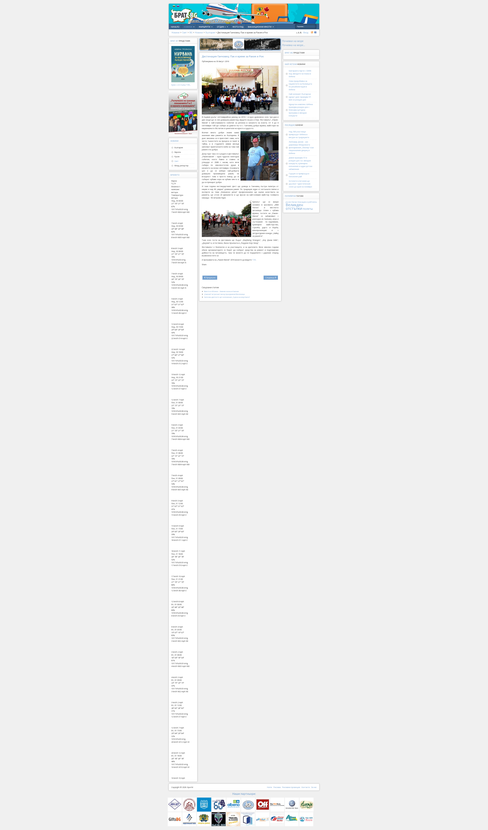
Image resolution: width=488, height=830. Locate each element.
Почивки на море (292, 41)
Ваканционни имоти (259, 27)
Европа (177, 152)
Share (204, 264)
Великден (294, 204)
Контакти (305, 787)
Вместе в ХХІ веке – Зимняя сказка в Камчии (221, 291)
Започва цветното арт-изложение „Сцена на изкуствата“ (227, 297)
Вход (305, 32)
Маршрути (204, 27)
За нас (314, 787)
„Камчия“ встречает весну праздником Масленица (224, 294)
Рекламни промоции (291, 787)
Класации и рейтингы (307, 202)
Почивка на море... (293, 45)
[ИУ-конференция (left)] (183, 113)
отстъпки (294, 208)
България (178, 147)
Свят (176, 161)
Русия (176, 156)
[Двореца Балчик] (240, 44)
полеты (308, 209)
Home (269, 787)
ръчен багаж (291, 202)
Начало (175, 27)
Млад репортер (181, 165)
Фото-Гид (237, 27)
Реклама (277, 787)
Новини (188, 27)
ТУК (254, 260)
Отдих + (221, 27)
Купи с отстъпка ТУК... (181, 85)
